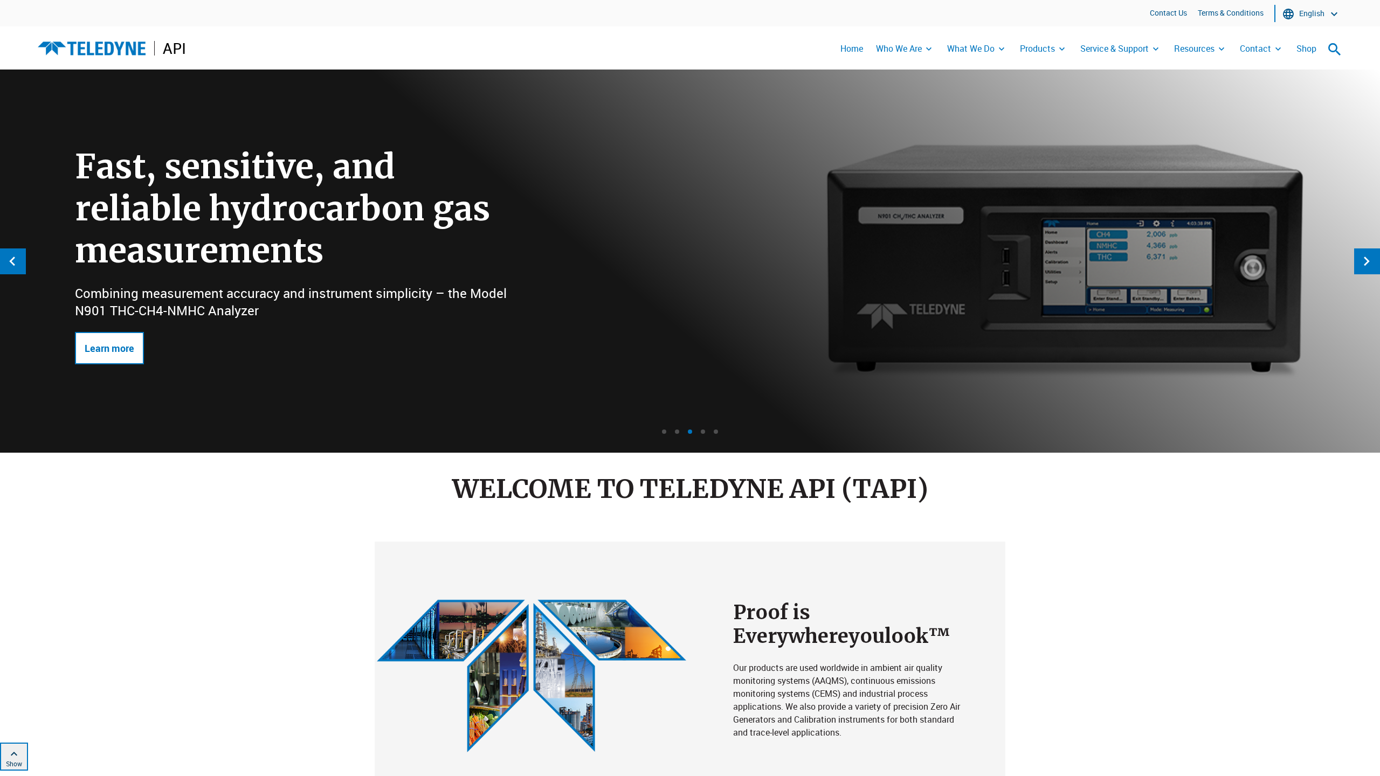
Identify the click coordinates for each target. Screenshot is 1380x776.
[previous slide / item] (13, 261)
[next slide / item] (1367, 261)
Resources (1194, 48)
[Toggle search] (1335, 49)
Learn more (109, 348)
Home (851, 48)
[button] (664, 431)
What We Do (971, 48)
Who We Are (899, 48)
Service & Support (1114, 48)
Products (1037, 48)
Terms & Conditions (1231, 13)
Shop (1306, 48)
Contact (1255, 48)
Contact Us (1168, 13)
